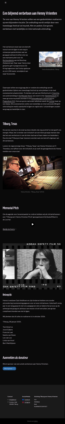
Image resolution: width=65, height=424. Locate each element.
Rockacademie (8, 60)
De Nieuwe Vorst (25, 96)
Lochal (51, 101)
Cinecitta (55, 93)
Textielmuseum (50, 96)
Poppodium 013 (9, 101)
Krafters (36, 421)
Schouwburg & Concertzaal (41, 98)
